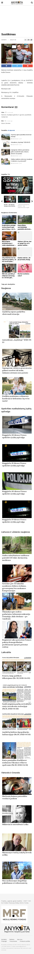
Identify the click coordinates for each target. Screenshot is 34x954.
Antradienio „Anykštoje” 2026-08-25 (20, 142)
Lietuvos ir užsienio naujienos (15, 532)
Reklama (11, 939)
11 (21, 138)
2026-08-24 (15, 138)
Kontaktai (4, 939)
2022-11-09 (13, 39)
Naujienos (6, 288)
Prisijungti (4, 941)
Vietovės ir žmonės (10, 772)
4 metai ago (10, 112)
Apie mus (19, 939)
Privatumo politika (25, 941)
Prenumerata (13, 941)
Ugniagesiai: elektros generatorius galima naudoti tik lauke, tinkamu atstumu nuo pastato (20, 151)
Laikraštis (6, 652)
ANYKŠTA (4, 39)
